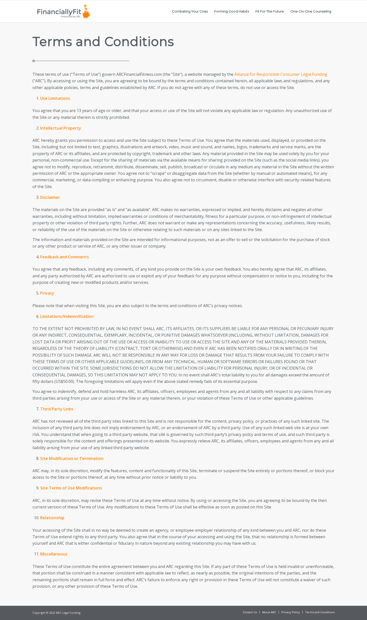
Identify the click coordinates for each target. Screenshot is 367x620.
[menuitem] (190, 11)
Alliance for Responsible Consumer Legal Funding (280, 74)
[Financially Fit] (63, 11)
